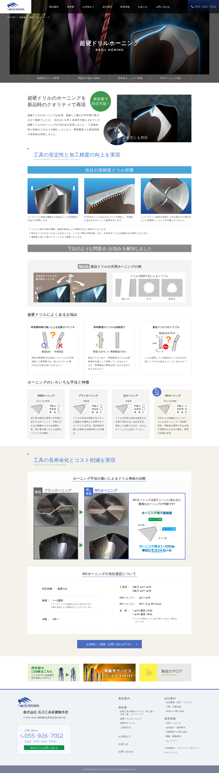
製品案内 (54, 6)
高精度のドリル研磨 (48, 78)
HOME (11, 17)
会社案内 (107, 6)
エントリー (171, 740)
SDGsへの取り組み (175, 711)
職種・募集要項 (173, 736)
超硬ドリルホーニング (131, 718)
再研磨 (70, 6)
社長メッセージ (173, 723)
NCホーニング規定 (170, 78)
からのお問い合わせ (44, 747)
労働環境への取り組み (177, 731)
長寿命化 (130, 78)
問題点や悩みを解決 (89, 78)
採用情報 (125, 6)
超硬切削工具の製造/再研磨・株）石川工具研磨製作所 (16, 6)
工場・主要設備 (173, 706)
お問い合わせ (163, 6)
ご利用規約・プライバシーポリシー (181, 748)
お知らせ (142, 6)
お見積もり (88, 6)
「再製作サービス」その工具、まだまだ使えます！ (109, 672)
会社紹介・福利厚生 (175, 727)
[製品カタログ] (165, 672)
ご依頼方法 (125, 727)
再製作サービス (127, 723)
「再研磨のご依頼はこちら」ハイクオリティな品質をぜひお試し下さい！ (54, 672)
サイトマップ (170, 752)
